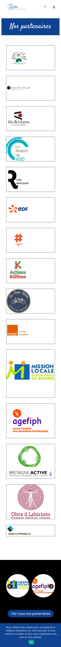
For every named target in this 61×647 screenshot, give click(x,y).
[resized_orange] (18, 343)
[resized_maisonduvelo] (18, 160)
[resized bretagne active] (41, 585)
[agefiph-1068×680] (30, 437)
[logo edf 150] (18, 221)
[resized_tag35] (18, 251)
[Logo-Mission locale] (30, 396)
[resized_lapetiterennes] (18, 312)
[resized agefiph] (16, 585)
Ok (31, 642)
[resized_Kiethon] (18, 282)
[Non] (57, 635)
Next (51, 586)
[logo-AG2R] (19, 535)
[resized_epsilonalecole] (18, 69)
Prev (10, 586)
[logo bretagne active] (30, 477)
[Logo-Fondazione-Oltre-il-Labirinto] (30, 518)
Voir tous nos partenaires (30, 614)
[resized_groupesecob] (18, 99)
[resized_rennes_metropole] (18, 190)
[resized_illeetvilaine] (18, 130)
